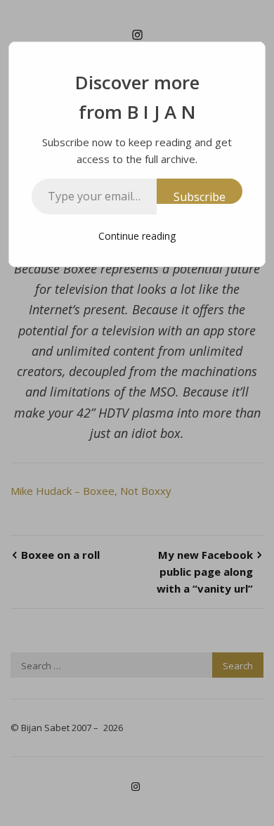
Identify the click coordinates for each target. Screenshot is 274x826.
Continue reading (137, 236)
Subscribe (200, 196)
